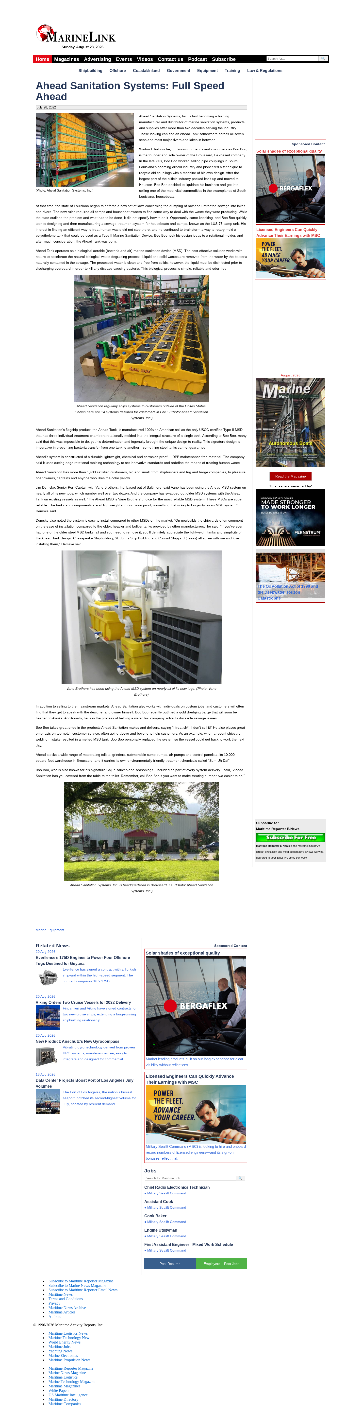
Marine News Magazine (67, 1373)
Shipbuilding (90, 71)
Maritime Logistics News (68, 1333)
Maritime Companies (65, 1404)
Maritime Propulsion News (69, 1360)
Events (124, 59)
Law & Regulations (264, 71)
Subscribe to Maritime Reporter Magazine (81, 1281)
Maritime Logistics (63, 1377)
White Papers (59, 1390)
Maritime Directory (63, 1399)
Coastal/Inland (146, 71)
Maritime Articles (62, 1312)
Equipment (207, 71)
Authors (55, 1316)
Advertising (97, 59)
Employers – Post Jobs (221, 1264)
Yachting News (60, 1351)
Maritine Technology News (70, 1338)
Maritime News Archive (67, 1308)
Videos (145, 59)
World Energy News (65, 1342)
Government (178, 71)
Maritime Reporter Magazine (71, 1368)
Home (42, 59)
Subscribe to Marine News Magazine (77, 1285)
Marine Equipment (50, 930)
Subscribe (224, 59)
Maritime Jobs (59, 1347)
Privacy (54, 1303)
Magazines (66, 59)
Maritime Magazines (64, 1386)
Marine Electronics (63, 1355)
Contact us (170, 59)
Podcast (197, 59)
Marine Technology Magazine (72, 1382)
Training (232, 71)
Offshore (118, 71)
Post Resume (170, 1264)
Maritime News (61, 1294)
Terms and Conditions (66, 1299)
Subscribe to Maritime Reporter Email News (83, 1290)
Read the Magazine (290, 476)
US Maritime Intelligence (68, 1395)
